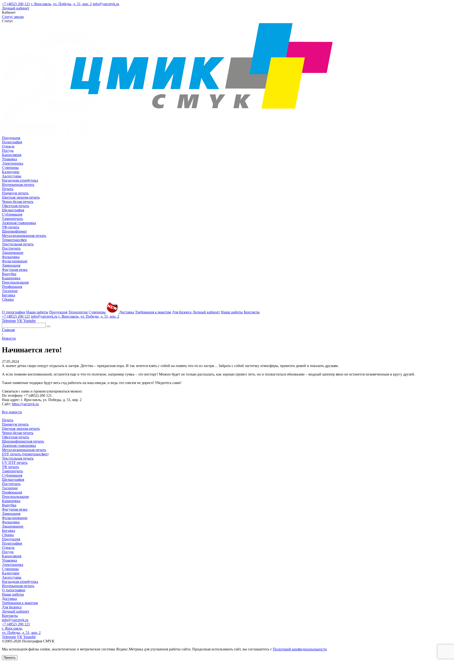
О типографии (13, 312)
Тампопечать (12, 219)
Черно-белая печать (17, 202)
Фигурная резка (14, 270)
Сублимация (12, 214)
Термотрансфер (14, 240)
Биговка (8, 295)
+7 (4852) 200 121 (16, 4)
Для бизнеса (182, 312)
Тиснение (10, 291)
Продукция (11, 138)
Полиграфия (12, 142)
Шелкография (13, 210)
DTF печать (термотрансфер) (25, 454)
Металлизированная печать (24, 236)
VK (19, 321)
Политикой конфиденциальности (300, 649)
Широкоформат (14, 231)
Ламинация (11, 265)
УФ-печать (10, 227)
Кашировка (11, 278)
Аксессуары (11, 176)
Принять (10, 657)
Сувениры (10, 168)
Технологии (78, 312)
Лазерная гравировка (19, 223)
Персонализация (15, 282)
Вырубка (9, 274)
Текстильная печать (18, 244)
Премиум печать (15, 193)
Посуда (7, 151)
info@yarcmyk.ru (106, 4)
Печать (7, 189)
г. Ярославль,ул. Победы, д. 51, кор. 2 (21, 630)
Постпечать (11, 248)
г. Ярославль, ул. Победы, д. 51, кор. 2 (61, 4)
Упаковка (9, 159)
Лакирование (12, 253)
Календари (10, 172)
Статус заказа (13, 17)
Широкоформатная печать (23, 441)
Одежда (8, 146)
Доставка (126, 312)
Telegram (9, 321)
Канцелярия (11, 155)
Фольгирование (14, 261)
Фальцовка (11, 257)
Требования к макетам (153, 312)
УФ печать (10, 467)
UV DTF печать (14, 463)
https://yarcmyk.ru (25, 404)
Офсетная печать (15, 206)
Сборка (8, 299)
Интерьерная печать (18, 185)
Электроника (12, 163)
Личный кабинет (15, 8)
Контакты (252, 312)
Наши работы (37, 312)
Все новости (12, 412)
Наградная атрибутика (20, 180)
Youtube (29, 321)
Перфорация (12, 287)
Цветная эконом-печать (21, 197)
